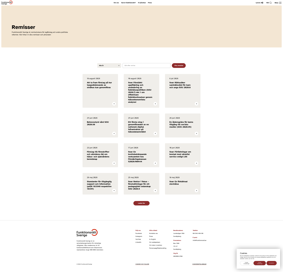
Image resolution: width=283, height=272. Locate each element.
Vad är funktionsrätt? (128, 3)
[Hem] (7, 3)
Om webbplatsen (154, 242)
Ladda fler (141, 203)
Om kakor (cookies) (155, 245)
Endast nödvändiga (259, 263)
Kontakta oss (153, 233)
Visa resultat (178, 65)
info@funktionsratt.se (199, 240)
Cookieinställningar (199, 264)
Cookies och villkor (142, 264)
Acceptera (271, 263)
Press (150, 3)
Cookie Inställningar (246, 263)
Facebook (138, 233)
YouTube (138, 239)
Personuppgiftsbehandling (157, 248)
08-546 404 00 (198, 233)
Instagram (138, 236)
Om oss (116, 3)
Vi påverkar (142, 3)
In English (152, 239)
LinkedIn (138, 242)
